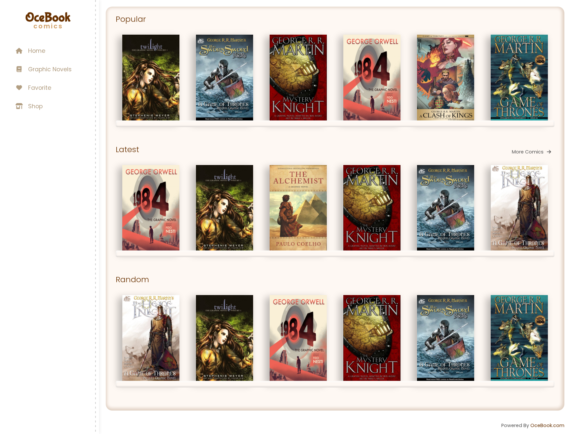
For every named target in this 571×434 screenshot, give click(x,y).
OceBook (47, 17)
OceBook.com (547, 425)
